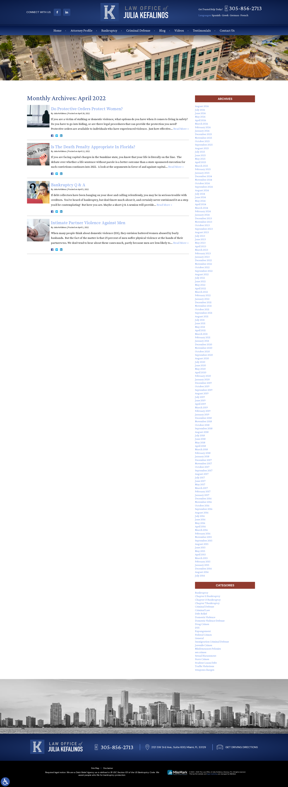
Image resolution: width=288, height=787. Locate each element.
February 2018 (202, 452)
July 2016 (200, 515)
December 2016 (203, 498)
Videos (179, 30)
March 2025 (201, 165)
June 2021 (200, 323)
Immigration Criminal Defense (212, 641)
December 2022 (203, 260)
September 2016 (203, 508)
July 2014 (200, 575)
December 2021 (203, 302)
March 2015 (201, 558)
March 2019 (201, 407)
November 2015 (203, 536)
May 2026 (200, 116)
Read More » (181, 129)
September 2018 (203, 428)
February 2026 (203, 127)
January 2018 (202, 456)
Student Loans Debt (206, 662)
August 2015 (201, 543)
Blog (162, 30)
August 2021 (201, 316)
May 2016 (200, 523)
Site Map (95, 768)
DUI (197, 627)
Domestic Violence (205, 617)
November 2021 (203, 305)
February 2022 (203, 295)
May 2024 (200, 200)
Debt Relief (201, 613)
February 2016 (202, 533)
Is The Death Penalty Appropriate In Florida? (93, 147)
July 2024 (200, 193)
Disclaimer (108, 768)
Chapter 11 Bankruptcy (207, 596)
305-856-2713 (245, 8)
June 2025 (200, 155)
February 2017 (202, 491)
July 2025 (200, 151)
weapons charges (204, 669)
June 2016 (200, 519)
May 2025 (200, 158)
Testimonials (202, 30)
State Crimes (202, 659)
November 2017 (203, 463)
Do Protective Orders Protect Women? (87, 109)
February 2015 (202, 561)
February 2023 (203, 253)
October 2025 (202, 141)
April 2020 (200, 372)
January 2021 (202, 340)
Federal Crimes (203, 634)
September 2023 (204, 228)
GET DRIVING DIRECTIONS (241, 747)
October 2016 (202, 505)
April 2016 (200, 526)
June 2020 (200, 365)
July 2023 (200, 235)
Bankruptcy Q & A (68, 185)
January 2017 (202, 495)
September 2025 (204, 144)
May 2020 (200, 368)
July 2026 (200, 109)
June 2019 (200, 400)
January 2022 (202, 298)
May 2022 (200, 284)
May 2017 (200, 484)
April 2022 (200, 288)
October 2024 (202, 183)
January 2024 (202, 214)
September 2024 (204, 186)
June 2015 (200, 547)
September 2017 (203, 470)
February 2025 (203, 169)
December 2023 (203, 218)
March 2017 (201, 487)
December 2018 (203, 417)
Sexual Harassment (205, 655)
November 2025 (203, 137)
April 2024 (200, 204)
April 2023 (200, 246)
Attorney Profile (81, 30)
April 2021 (200, 330)
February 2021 (202, 337)
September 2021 (203, 312)
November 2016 (203, 501)
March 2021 (201, 333)
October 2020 (202, 351)
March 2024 (201, 207)
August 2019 (201, 393)
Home (58, 30)
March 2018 (201, 449)
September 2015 (203, 540)
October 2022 (202, 267)
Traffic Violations (204, 666)
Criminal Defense (138, 30)
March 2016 (201, 529)
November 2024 (203, 179)
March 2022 (201, 291)
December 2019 (203, 382)
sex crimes (200, 652)
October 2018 (202, 424)
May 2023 (200, 242)
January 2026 (202, 130)
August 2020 (202, 358)
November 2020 (203, 347)
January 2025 (202, 172)
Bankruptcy (109, 30)
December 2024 (203, 176)
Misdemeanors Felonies (208, 648)
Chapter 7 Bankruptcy (207, 603)
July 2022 (200, 277)
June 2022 (200, 281)
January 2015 (202, 564)
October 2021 (202, 309)
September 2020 (204, 354)
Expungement (203, 631)
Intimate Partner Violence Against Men (88, 222)
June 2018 (200, 438)
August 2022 (202, 274)
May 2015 (200, 551)
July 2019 (200, 396)
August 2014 (201, 571)
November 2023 (203, 221)
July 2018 (200, 435)
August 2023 (202, 232)
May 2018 (200, 442)
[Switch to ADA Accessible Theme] (5, 781)
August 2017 (201, 473)
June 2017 (200, 480)
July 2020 (200, 361)
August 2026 (202, 106)
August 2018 (201, 431)
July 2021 (200, 319)
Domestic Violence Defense (210, 620)
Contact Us (227, 30)
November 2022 (203, 263)
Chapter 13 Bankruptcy (208, 599)
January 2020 (202, 379)
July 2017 (200, 477)
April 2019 (200, 403)
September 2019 (203, 389)
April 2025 (200, 162)
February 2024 (203, 211)
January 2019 (202, 414)
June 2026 (200, 113)
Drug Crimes (202, 624)
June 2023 (200, 239)
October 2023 (202, 225)
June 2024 (200, 197)
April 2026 (200, 120)
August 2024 (202, 190)
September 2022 (204, 270)
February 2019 (202, 410)
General (199, 638)
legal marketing (212, 774)
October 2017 (202, 466)
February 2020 (203, 375)
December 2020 (203, 344)
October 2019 (202, 386)
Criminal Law (202, 610)
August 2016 (201, 512)
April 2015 (200, 554)
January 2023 (202, 256)
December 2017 (203, 459)
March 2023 (201, 249)
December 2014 (203, 568)
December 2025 (203, 134)
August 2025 (202, 148)
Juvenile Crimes (203, 645)
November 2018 (203, 421)
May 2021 (200, 326)
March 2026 (201, 123)
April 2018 (200, 445)
